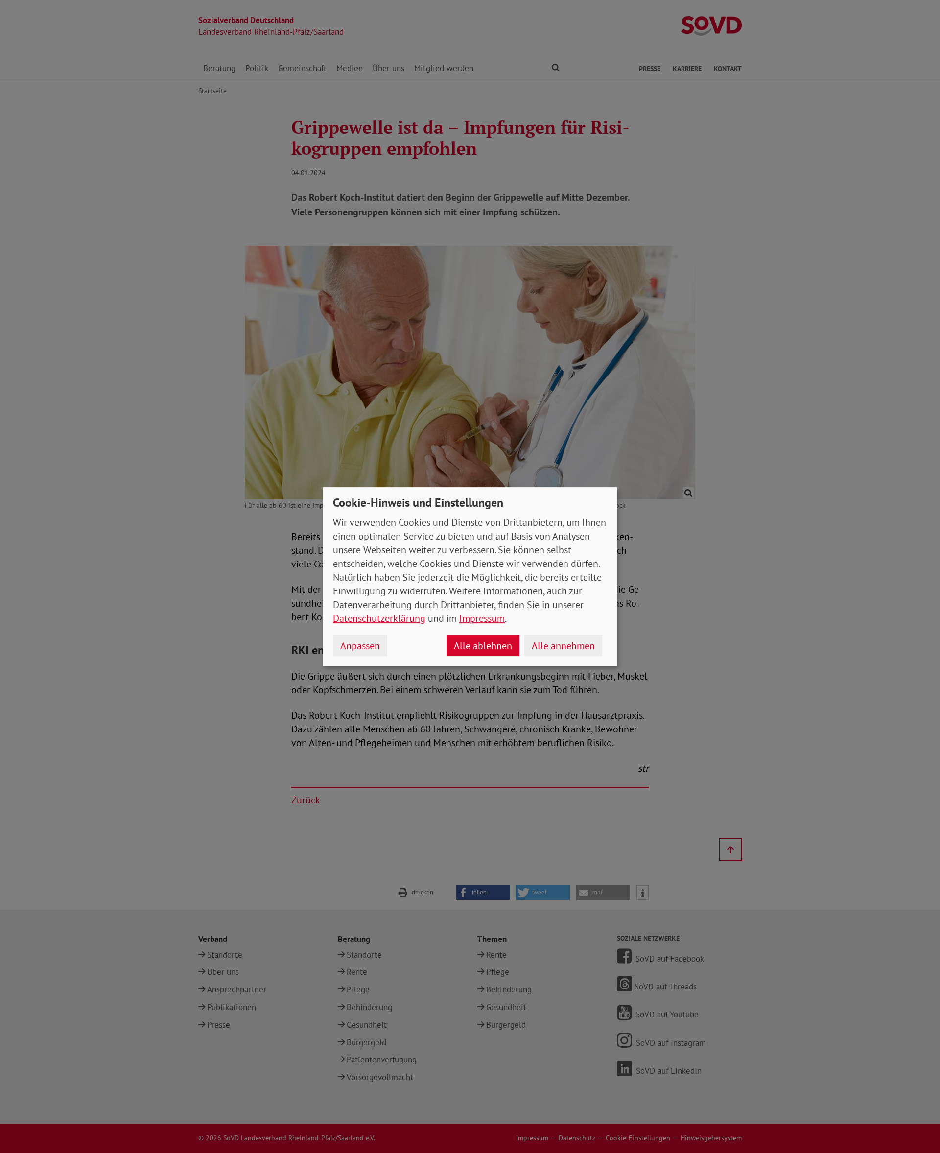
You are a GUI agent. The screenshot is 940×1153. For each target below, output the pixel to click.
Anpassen (360, 645)
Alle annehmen (563, 645)
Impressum (482, 618)
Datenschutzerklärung (379, 618)
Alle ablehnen (483, 645)
